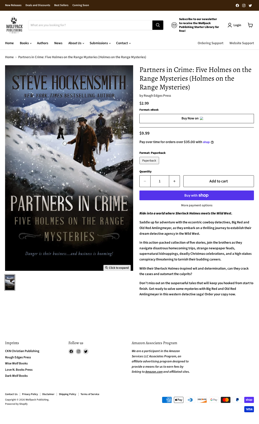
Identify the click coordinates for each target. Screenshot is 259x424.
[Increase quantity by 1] (174, 181)
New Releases (13, 5)
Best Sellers (61, 5)
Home (9, 43)
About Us (75, 43)
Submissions (99, 43)
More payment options (196, 205)
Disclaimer (48, 394)
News (58, 43)
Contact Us (11, 394)
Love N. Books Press (19, 369)
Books (24, 43)
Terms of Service (90, 394)
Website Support (241, 43)
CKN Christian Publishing (22, 351)
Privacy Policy (30, 394)
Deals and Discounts (37, 5)
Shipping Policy (67, 394)
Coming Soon (80, 5)
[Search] (157, 25)
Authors (42, 43)
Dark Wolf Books (16, 376)
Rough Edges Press (157, 95)
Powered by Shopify (16, 404)
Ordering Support (210, 43)
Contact (122, 43)
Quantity (145, 171)
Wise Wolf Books (16, 363)
